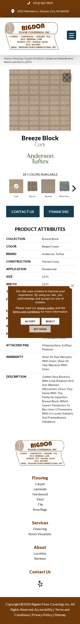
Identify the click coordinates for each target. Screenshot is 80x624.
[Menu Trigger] (71, 35)
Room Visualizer (40, 534)
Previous (6, 186)
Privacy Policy (42, 615)
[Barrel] (32, 186)
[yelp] (40, 584)
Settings (40, 329)
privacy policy (46, 308)
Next (74, 186)
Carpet (28, 58)
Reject (50, 321)
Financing (59, 211)
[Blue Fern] (64, 186)
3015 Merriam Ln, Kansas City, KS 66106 (43, 11)
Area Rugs (40, 509)
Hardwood (40, 494)
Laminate (40, 489)
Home (7, 58)
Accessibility (43, 609)
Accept (30, 321)
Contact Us (22, 211)
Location (40, 553)
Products (39, 58)
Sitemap (60, 615)
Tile (40, 504)
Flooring (17, 58)
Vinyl (40, 499)
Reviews (40, 558)
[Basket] (48, 186)
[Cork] (16, 186)
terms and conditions (26, 311)
